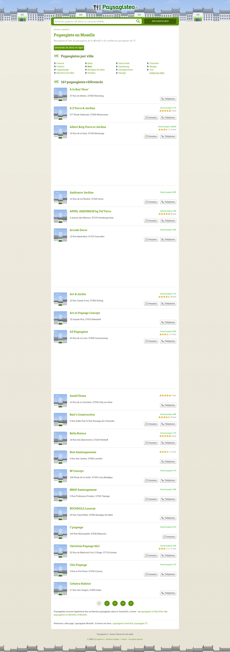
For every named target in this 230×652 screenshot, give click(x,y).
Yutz (151, 70)
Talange (122, 73)
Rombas (91, 73)
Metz (89, 66)
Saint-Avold (123, 63)
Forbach (60, 66)
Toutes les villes (156, 73)
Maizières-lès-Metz (65, 73)
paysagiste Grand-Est (123, 623)
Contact (124, 639)
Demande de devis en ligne (68, 47)
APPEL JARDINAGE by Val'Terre (90, 211)
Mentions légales (112, 639)
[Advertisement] (115, 359)
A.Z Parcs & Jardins (82, 108)
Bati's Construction (82, 414)
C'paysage (76, 527)
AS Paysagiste (79, 331)
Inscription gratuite (135, 639)
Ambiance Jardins (81, 192)
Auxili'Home (78, 396)
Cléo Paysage (78, 565)
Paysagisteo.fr (115, 9)
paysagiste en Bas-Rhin (152, 611)
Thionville (154, 63)
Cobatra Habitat (80, 583)
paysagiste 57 (140, 623)
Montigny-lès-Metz (96, 70)
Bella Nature (78, 433)
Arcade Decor (78, 230)
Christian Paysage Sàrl (85, 546)
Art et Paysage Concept (85, 313)
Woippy (153, 66)
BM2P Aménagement (83, 489)
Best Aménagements (83, 452)
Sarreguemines (125, 70)
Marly (90, 63)
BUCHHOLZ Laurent (82, 508)
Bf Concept (77, 471)
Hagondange (62, 70)
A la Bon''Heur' (79, 89)
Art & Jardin (78, 294)
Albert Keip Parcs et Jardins (88, 127)
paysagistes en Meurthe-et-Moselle (70, 615)
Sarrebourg (123, 66)
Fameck (60, 63)
